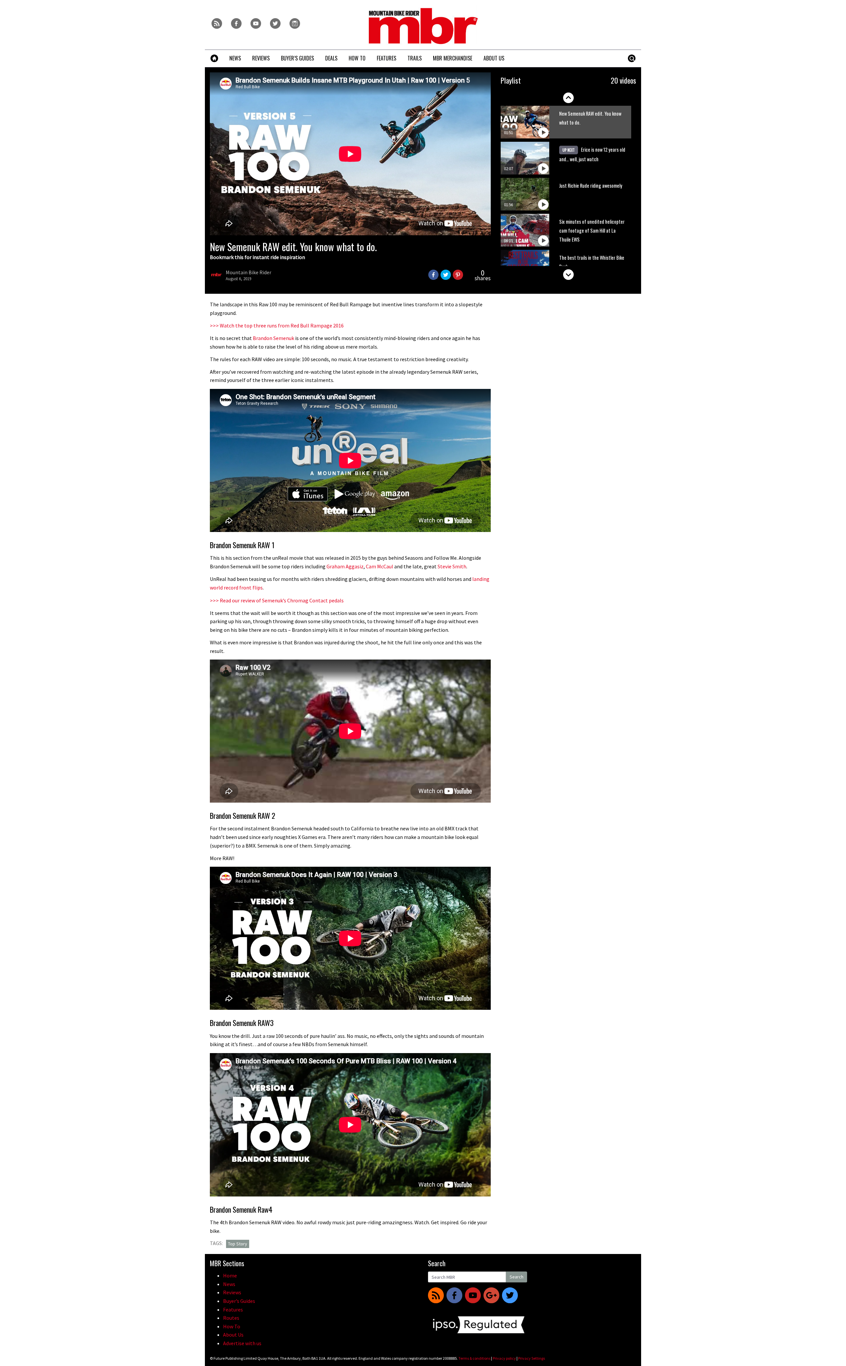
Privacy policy (504, 1358)
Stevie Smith (452, 566)
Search (516, 1277)
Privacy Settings (531, 1358)
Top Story (237, 1244)
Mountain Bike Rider (248, 272)
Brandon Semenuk (273, 338)
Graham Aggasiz (345, 566)
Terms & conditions (474, 1358)
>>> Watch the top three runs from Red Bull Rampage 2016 (277, 325)
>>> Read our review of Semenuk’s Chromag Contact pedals (277, 600)
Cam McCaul (379, 566)
